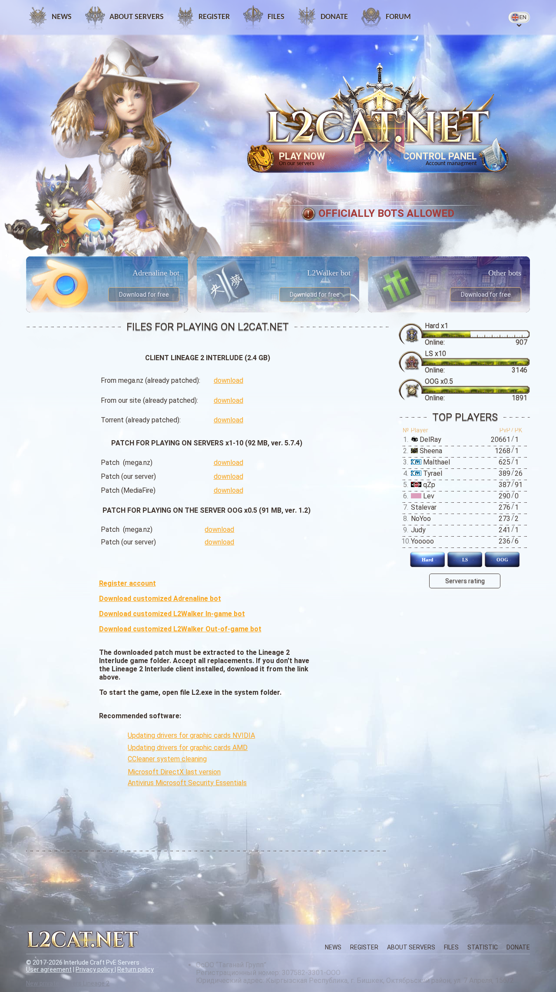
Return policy (135, 969)
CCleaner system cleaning (167, 759)
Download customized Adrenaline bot (160, 598)
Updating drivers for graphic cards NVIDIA (191, 735)
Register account (127, 583)
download (228, 380)
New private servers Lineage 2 (67, 983)
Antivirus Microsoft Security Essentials (187, 783)
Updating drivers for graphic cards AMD (188, 747)
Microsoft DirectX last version (174, 772)
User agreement (49, 969)
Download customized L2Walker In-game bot (172, 614)
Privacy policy (95, 969)
